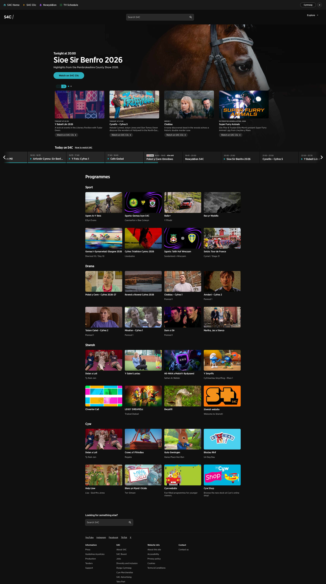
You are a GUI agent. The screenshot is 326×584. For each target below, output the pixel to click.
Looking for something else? (101, 515)
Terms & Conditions (156, 568)
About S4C (121, 549)
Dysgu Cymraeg (123, 568)
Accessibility (153, 554)
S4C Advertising (124, 577)
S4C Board (121, 554)
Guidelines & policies (94, 554)
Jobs (118, 559)
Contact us (184, 549)
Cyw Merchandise (124, 572)
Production (90, 559)
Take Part (120, 581)
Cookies (151, 563)
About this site (154, 549)
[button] (58, 86)
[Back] (4, 157)
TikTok (124, 537)
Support (89, 568)
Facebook (113, 537)
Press (87, 549)
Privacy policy (154, 559)
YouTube (89, 537)
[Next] (321, 157)
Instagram (101, 537)
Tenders (89, 563)
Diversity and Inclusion (127, 563)
